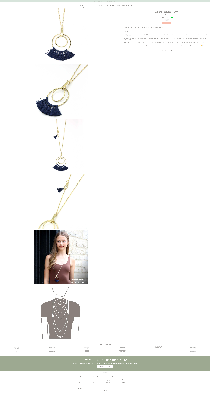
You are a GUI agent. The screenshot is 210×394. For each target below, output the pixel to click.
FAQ (93, 382)
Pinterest (123, 380)
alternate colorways (137, 47)
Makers (106, 5)
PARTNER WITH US (104, 366)
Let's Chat (108, 382)
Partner (112, 5)
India (148, 47)
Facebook (123, 379)
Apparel (79, 382)
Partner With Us (109, 380)
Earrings (80, 385)
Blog (123, 5)
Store (100, 5)
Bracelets (80, 383)
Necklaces (80, 387)
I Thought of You (106, 390)
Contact (118, 5)
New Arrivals (81, 379)
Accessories (80, 380)
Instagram (123, 382)
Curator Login (109, 383)
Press (93, 380)
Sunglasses (80, 388)
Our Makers (108, 379)
